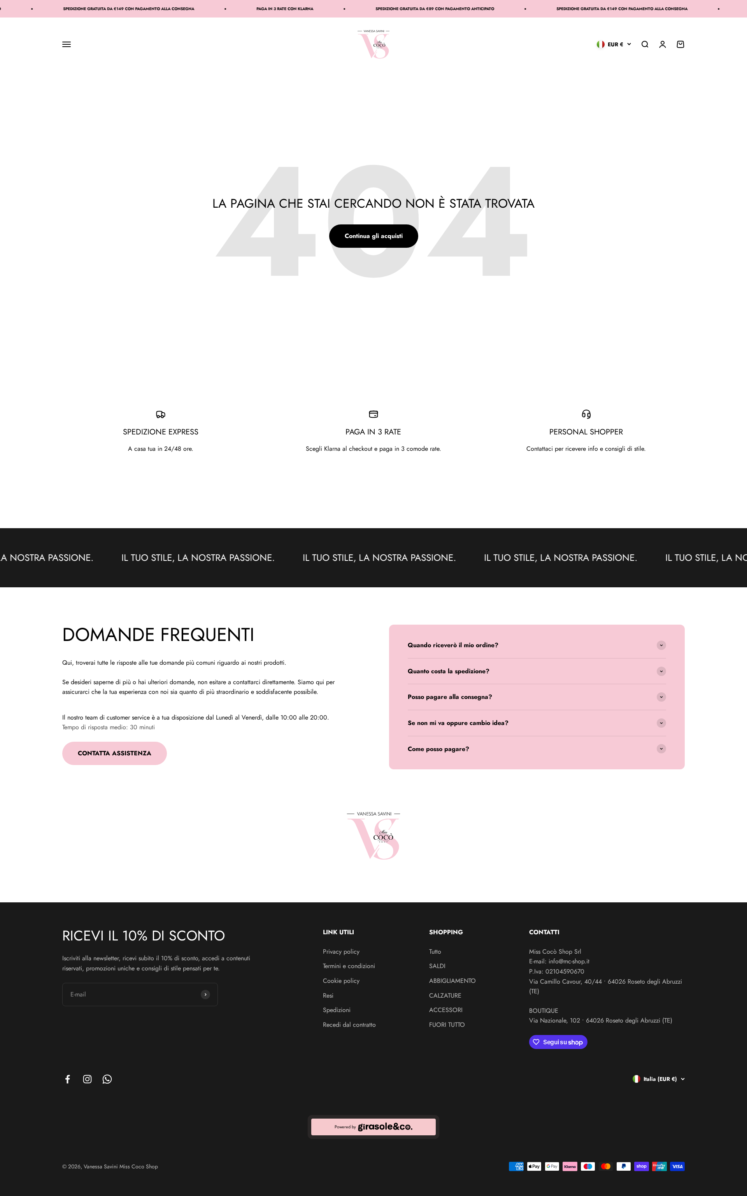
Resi (328, 995)
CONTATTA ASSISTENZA (114, 753)
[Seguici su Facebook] (67, 1079)
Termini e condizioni (349, 965)
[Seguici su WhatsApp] (107, 1079)
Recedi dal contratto (349, 1024)
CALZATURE (445, 995)
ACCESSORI (446, 1009)
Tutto (435, 951)
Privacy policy (341, 951)
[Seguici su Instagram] (87, 1079)
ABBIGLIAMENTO (452, 980)
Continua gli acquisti (374, 235)
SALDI (437, 965)
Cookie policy (341, 980)
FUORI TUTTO (447, 1024)
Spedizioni (337, 1009)
